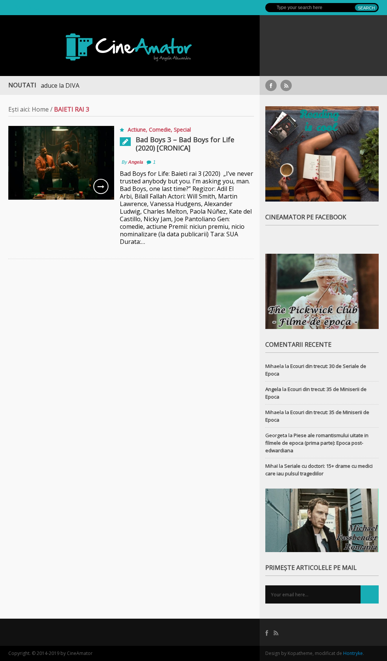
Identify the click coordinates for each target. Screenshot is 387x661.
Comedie (160, 129)
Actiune (137, 129)
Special (182, 129)
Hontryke (353, 653)
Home (40, 109)
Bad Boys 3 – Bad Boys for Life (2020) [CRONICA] (185, 143)
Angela (135, 162)
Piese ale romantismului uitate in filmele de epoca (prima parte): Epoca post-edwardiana (316, 443)
